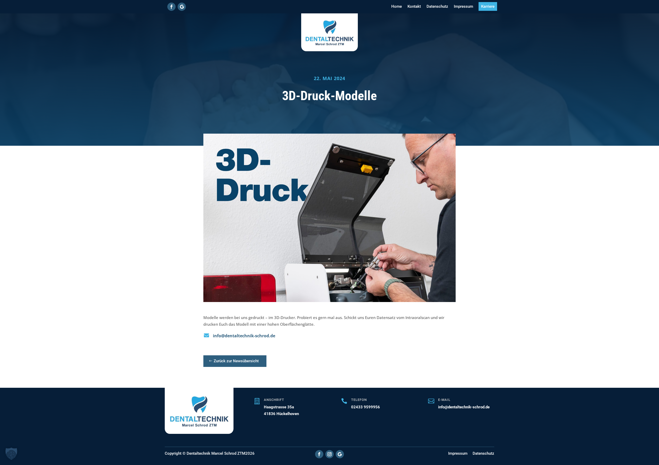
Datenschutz (437, 6)
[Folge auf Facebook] (171, 7)
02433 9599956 (365, 407)
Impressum (463, 6)
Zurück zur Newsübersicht (236, 361)
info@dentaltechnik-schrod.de (244, 336)
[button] (11, 453)
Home (396, 6)
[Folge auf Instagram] (329, 454)
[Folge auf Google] (182, 7)
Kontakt (414, 6)
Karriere (488, 6)
